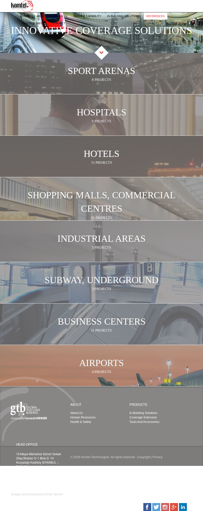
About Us (76, 413)
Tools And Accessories (144, 422)
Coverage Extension (143, 417)
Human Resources (83, 417)
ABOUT (41, 16)
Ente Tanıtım (54, 494)
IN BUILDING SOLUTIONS (123, 16)
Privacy (157, 457)
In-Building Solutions (143, 413)
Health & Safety (80, 422)
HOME (26, 16)
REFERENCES (155, 16)
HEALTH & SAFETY (34, 23)
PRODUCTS (59, 16)
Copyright (143, 457)
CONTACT (58, 23)
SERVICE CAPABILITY (87, 16)
